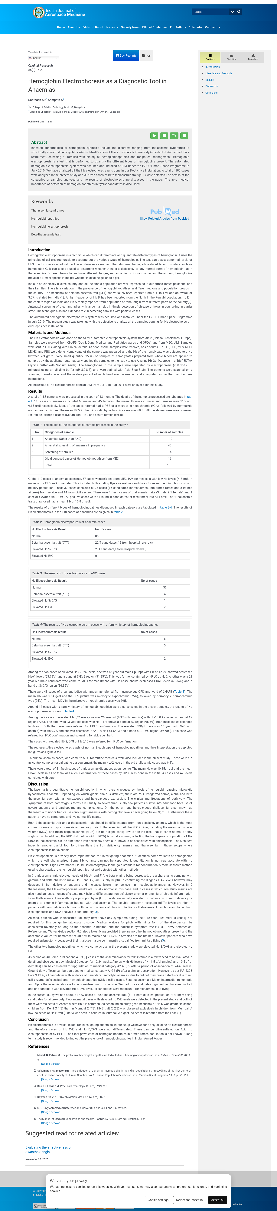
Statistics (231, 59)
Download (253, 59)
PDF (148, 55)
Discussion (211, 86)
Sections (210, 59)
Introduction (212, 66)
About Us (74, 27)
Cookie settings (158, 1200)
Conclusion (211, 92)
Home (61, 27)
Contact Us (212, 27)
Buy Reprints (127, 55)
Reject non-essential (190, 1200)
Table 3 (179, 691)
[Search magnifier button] (239, 11)
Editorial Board (93, 27)
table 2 (164, 507)
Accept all (217, 1200)
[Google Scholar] (50, 1063)
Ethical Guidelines (155, 27)
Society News (130, 27)
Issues (110, 27)
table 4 (69, 711)
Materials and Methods (218, 73)
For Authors (178, 27)
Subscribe (196, 27)
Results (209, 79)
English (36, 57)
